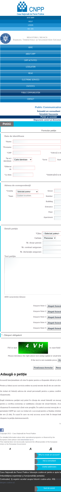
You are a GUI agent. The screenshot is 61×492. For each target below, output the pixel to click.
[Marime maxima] (51, 451)
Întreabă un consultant (48, 111)
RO (29, 29)
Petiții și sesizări (49, 117)
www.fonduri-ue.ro (26, 440)
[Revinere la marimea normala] (10, 451)
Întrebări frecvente (49, 114)
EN (32, 29)
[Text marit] (30, 451)
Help (30, 21)
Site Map (30, 17)
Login (30, 25)
